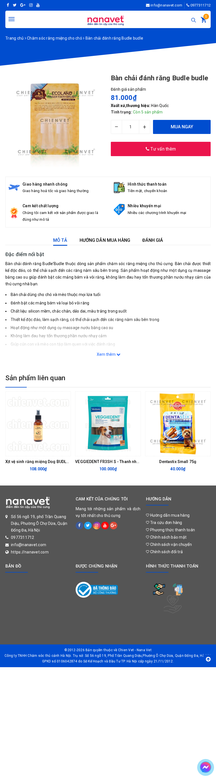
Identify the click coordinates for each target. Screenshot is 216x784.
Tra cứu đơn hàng (165, 522)
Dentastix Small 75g (177, 461)
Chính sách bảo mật (167, 537)
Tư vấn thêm (162, 149)
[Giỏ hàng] (203, 21)
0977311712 (200, 5)
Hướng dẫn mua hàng (169, 515)
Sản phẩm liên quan (35, 378)
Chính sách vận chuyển (170, 544)
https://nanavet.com (30, 552)
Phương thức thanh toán (172, 530)
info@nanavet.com (166, 5)
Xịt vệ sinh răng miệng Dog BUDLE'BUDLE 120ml (49, 461)
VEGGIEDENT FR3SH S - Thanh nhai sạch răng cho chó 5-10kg (132, 461)
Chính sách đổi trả (166, 552)
